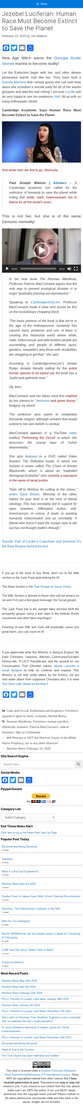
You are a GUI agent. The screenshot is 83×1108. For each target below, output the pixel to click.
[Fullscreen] (76, 269)
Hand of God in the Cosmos (18, 1049)
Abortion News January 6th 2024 (21, 1005)
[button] (41, 250)
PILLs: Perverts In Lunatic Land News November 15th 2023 (36, 1037)
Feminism (71, 710)
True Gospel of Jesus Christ (52, 586)
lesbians (22, 727)
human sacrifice (58, 721)
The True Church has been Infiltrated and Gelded (30, 1055)
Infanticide (8, 727)
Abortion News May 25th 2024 (19, 980)
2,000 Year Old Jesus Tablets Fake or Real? (27, 949)
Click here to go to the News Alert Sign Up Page (29, 832)
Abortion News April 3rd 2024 (18, 883)
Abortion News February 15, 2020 (28, 748)
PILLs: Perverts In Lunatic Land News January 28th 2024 (35, 998)
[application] (41, 250)
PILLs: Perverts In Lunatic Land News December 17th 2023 (36, 1011)
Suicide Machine (14, 82)
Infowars (58, 183)
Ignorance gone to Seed (17, 716)
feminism (43, 400)
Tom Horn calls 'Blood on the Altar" (24, 684)
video (73, 433)
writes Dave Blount (24, 494)
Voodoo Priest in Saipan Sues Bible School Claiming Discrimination (41, 896)
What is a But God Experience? (20, 871)
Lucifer (70, 92)
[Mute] (69, 269)
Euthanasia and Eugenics (46, 710)
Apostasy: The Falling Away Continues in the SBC (31, 908)
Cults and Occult (17, 710)
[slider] (38, 269)
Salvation (7, 859)
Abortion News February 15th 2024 (22, 992)
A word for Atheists (13, 962)
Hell (57, 96)
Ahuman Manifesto (18, 721)
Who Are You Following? (16, 921)
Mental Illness (57, 716)
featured (31, 456)
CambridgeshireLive (45, 302)
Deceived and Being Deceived (19, 846)
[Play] (7, 269)
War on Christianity (28, 732)
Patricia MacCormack (43, 727)
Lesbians (41, 716)
